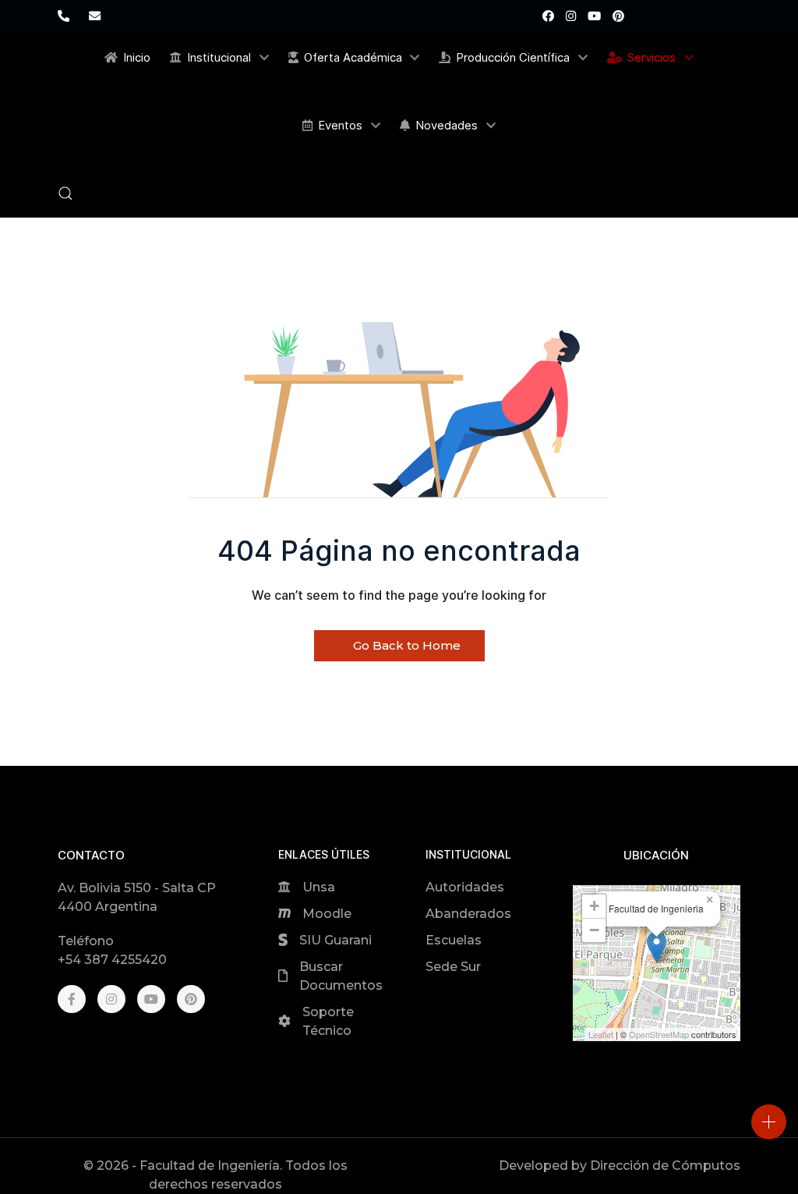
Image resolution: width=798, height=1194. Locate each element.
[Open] (768, 1121)
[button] (65, 193)
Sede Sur (453, 966)
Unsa (318, 887)
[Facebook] (548, 16)
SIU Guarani (335, 940)
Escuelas (453, 940)
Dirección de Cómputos (665, 1165)
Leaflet (600, 1034)
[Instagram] (571, 16)
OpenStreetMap (659, 1034)
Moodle (326, 913)
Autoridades (464, 887)
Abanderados (468, 913)
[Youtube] (594, 16)
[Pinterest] (618, 16)
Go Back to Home (405, 645)
